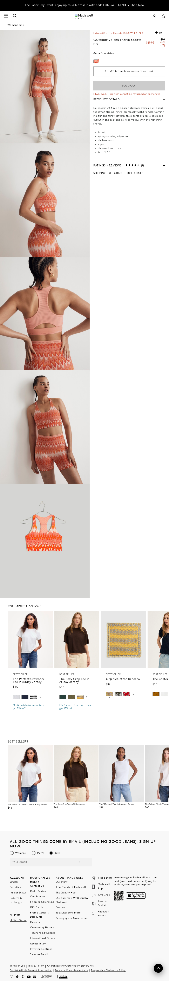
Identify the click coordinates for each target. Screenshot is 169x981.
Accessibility (38, 943)
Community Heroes (42, 927)
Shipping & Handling (42, 902)
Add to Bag (123, 704)
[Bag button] (163, 16)
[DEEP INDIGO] (24, 697)
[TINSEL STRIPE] (80, 697)
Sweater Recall (39, 954)
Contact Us (37, 886)
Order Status (38, 891)
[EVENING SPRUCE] (62, 697)
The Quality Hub (65, 892)
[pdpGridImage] (45, 86)
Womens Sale (15, 25)
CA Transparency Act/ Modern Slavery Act (70, 966)
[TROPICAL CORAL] (126, 694)
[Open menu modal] (5, 16)
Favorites (15, 887)
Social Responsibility (68, 912)
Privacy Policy (36, 966)
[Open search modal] (14, 16)
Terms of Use (17, 966)
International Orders (42, 938)
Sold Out (129, 86)
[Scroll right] (40, 698)
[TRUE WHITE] (164, 694)
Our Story (61, 882)
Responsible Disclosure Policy (108, 970)
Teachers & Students (42, 933)
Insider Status (18, 892)
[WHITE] (33, 697)
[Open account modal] (154, 16)
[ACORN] (156, 694)
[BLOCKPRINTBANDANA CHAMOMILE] (109, 694)
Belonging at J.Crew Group (72, 918)
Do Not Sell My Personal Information (31, 970)
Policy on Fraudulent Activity (71, 970)
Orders (14, 882)
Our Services (38, 896)
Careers (35, 922)
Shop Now (137, 5)
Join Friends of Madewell (71, 887)
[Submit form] (79, 862)
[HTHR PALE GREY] (16, 697)
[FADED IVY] (71, 697)
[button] (48, 616)
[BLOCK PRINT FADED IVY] (118, 694)
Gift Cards (36, 907)
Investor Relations (41, 949)
